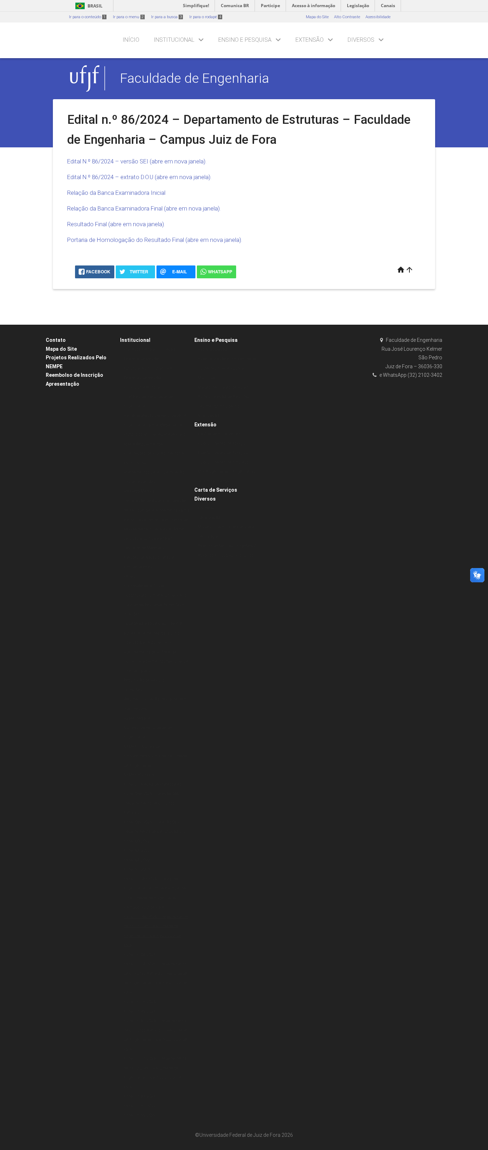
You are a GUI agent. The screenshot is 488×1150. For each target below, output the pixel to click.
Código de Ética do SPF (219, 433)
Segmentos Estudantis (219, 406)
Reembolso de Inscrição (74, 375)
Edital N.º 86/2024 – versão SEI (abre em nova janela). (136, 161)
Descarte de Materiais (144, 548)
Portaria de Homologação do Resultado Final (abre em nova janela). (154, 239)
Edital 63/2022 (137, 850)
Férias (129, 576)
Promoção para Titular (144, 585)
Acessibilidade (377, 17)
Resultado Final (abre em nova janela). (116, 224)
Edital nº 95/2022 (139, 1115)
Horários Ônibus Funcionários (225, 555)
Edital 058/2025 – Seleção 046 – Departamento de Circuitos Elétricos (153, 803)
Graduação (208, 415)
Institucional (174, 39)
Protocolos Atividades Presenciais (155, 434)
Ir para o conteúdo (87, 17)
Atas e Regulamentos (143, 444)
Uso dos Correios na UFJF (147, 642)
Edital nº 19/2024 (139, 1001)
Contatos (206, 508)
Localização (209, 517)
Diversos (361, 39)
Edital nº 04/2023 (139, 954)
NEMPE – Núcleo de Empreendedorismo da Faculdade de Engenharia (155, 756)
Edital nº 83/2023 (139, 1096)
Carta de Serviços (215, 490)
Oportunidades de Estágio (222, 443)
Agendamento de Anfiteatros (150, 652)
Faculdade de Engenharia (194, 78)
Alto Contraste (347, 17)
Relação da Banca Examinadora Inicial (116, 192)
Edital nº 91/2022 (139, 1106)
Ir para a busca (166, 17)
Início (131, 39)
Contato (56, 340)
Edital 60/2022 (137, 841)
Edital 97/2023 (137, 869)
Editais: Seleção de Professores (152, 784)
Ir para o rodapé (205, 17)
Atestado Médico (139, 491)
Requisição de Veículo (144, 680)
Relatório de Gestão (141, 358)
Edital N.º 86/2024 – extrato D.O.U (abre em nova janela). (139, 177)
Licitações (133, 690)
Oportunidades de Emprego (223, 462)
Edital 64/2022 (137, 860)
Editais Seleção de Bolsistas (224, 396)
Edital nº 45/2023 (139, 1011)
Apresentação (62, 384)
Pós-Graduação (212, 349)
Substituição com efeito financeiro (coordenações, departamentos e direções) (155, 605)
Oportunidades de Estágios (223, 452)
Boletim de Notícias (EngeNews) (227, 545)
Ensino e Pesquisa (245, 39)
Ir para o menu (128, 17)
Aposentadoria (137, 718)
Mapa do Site (317, 17)
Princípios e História (142, 387)
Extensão (309, 39)
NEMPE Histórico (139, 774)
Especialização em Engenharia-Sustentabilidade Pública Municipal (227, 368)
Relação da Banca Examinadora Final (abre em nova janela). (144, 208)
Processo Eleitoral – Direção (149, 349)
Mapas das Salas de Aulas (223, 387)
